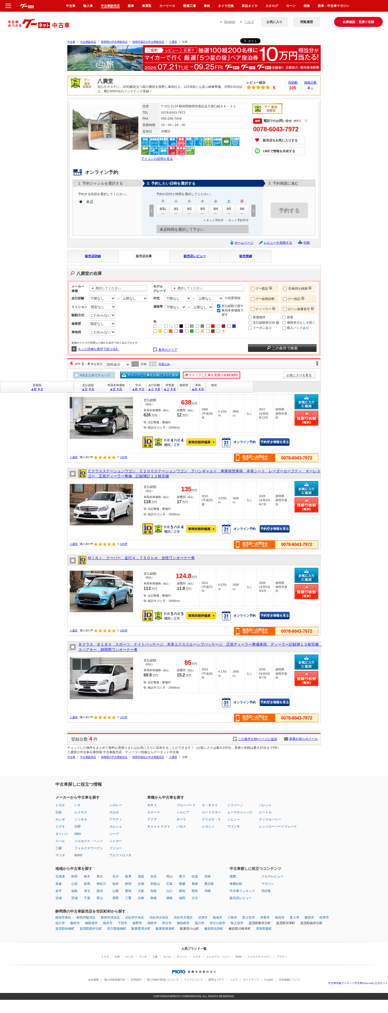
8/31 (163, 209)
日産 (58, 812)
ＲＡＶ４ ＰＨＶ (158, 826)
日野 (77, 826)
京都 (141, 884)
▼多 (157, 389)
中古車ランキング (242, 891)
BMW (78, 855)
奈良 (153, 876)
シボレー (115, 805)
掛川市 (60, 923)
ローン (291, 6)
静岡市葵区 (63, 917)
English (229, 22)
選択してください (108, 288)
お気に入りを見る (299, 375)
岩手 (58, 891)
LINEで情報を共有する (279, 151)
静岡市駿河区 (86, 917)
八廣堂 (173, 41)
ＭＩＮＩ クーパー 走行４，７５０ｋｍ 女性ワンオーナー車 (141, 558)
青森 (58, 884)
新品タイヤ (250, 6)
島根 (153, 898)
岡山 (169, 876)
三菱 (58, 848)
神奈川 (101, 884)
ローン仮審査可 (299, 309)
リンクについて (193, 979)
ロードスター (211, 812)
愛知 (128, 891)
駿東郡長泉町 (165, 928)
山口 (169, 891)
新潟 (100, 891)
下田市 (122, 923)
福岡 (182, 898)
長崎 (195, 884)
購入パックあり (298, 328)
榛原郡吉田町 (213, 928)
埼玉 (87, 891)
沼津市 (202, 917)
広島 (169, 884)
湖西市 (152, 923)
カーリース (167, 6)
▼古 (40, 389)
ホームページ (243, 242)
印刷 (307, 242)
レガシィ (208, 826)
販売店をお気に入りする (280, 140)
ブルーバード (186, 805)
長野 (115, 898)
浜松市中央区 (134, 917)
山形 (74, 884)
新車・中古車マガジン (333, 6)
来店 (89, 202)
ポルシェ (115, 826)
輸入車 (88, 6)
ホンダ (60, 819)
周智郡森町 (264, 928)
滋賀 (141, 876)
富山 (100, 898)
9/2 (189, 209)
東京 (100, 876)
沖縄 (207, 891)
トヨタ (60, 805)
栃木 (87, 876)
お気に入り (274, 22)
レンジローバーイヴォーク (278, 826)
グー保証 (294, 299)
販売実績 (245, 256)
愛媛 (182, 884)
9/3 (202, 209)
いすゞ (79, 805)
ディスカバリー (270, 819)
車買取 (147, 6)
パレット (265, 805)
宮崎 (207, 876)
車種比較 (236, 884)
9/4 (216, 209)
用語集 (266, 891)
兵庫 (141, 898)
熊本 (195, 891)
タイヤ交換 (226, 6)
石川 (115, 876)
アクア (152, 819)
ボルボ (114, 812)
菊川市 (199, 923)
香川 (182, 876)
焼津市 (324, 917)
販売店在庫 (144, 256)
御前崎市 (183, 923)
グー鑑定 (261, 288)
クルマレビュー (272, 876)
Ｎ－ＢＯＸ (210, 805)
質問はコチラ (216, 979)
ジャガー (115, 841)
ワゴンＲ (233, 826)
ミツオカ (80, 819)
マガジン (267, 884)
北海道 (60, 876)
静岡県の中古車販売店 (114, 41)
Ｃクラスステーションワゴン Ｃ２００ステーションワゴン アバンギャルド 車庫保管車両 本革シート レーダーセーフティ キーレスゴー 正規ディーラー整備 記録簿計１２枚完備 (204, 473)
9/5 (229, 209)
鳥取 (153, 891)
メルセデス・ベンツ (88, 841)
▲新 (34, 389)
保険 (307, 6)
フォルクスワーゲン (88, 848)
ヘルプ (249, 22)
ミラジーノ (235, 805)
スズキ (60, 826)
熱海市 (217, 917)
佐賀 (195, 876)
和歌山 (155, 884)
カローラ (153, 812)
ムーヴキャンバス (240, 812)
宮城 (58, 898)
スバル (60, 841)
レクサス (80, 812)
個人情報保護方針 (114, 979)
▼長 (201, 389)
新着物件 (259, 317)
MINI (77, 834)
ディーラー (263, 309)
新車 (290, 317)
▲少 (151, 389)
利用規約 (136, 979)
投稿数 (293, 82)
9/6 (242, 209)
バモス (181, 826)
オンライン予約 (245, 442)
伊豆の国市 (217, 923)
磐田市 (309, 917)
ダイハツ (61, 834)
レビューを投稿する (278, 242)
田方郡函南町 (116, 928)
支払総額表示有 (264, 322)
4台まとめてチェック (94, 375)
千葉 (87, 898)
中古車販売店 (88, 41)
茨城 (74, 898)
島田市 (280, 917)
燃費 (233, 876)
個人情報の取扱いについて (163, 979)
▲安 (85, 389)
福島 (74, 891)
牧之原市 (237, 923)
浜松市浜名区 (158, 917)
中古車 (71, 41)
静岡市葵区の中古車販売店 (148, 41)
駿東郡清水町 (140, 928)
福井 (115, 884)
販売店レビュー (195, 256)
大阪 (141, 891)
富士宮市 (248, 917)
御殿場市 (91, 923)
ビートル (265, 812)
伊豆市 (167, 923)
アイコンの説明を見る (157, 159)
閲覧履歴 (306, 22)
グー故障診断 (265, 299)
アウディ (115, 819)
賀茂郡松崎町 (64, 928)
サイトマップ (251, 979)
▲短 (194, 389)
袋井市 (107, 923)
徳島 (169, 898)
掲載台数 (310, 82)
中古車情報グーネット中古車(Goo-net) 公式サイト (358, 983)
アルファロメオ (120, 855)
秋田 (74, 876)
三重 (128, 898)
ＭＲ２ (152, 805)
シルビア (183, 812)
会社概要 (93, 979)
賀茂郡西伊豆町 (91, 928)
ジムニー (233, 819)
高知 (182, 891)
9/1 (176, 209)
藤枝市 (75, 923)
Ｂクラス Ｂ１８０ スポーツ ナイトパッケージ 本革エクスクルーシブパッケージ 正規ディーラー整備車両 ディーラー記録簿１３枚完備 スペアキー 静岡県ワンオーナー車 (199, 647)
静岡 (128, 884)
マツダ (60, 855)
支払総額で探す (232, 306)
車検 (207, 6)
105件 (123, 457)
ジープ (114, 834)
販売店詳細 (93, 256)
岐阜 (128, 876)
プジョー (115, 848)
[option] (194, 60)
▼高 (91, 389)
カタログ (272, 6)
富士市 (294, 917)
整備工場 (189, 6)
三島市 (232, 917)
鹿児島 (209, 884)
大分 (195, 898)
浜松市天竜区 (183, 917)
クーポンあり (262, 328)
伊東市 (265, 917)
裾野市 (137, 923)
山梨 (115, 891)
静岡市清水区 (110, 917)
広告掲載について (289, 979)
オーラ (181, 819)
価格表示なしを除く (301, 322)
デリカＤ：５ (211, 819)
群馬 (87, 884)
